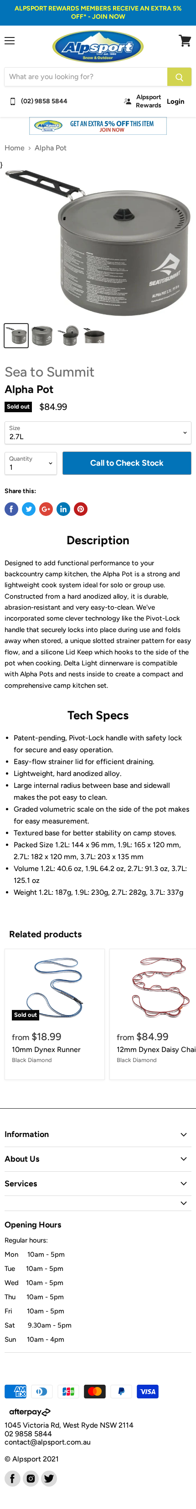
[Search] (179, 77)
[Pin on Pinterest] (81, 509)
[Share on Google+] (46, 509)
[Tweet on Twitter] (29, 509)
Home (15, 148)
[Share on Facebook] (11, 509)
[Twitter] (48, 1478)
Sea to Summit (50, 371)
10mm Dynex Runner (46, 1049)
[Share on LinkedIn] (63, 509)
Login (176, 101)
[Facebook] (12, 1478)
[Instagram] (30, 1478)
